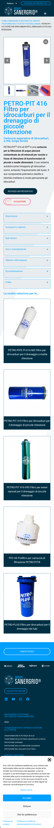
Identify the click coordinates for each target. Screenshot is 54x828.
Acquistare (20, 201)
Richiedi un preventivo (20, 191)
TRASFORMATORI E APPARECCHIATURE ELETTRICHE (23, 729)
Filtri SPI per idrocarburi (28, 24)
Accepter (27, 798)
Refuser (27, 806)
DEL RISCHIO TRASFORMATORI (19, 716)
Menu (46, 13)
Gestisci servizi (26, 790)
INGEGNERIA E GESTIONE (16, 714)
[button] (49, 759)
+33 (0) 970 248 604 (15, 691)
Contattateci (27, 651)
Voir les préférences (27, 814)
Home (4, 21)
